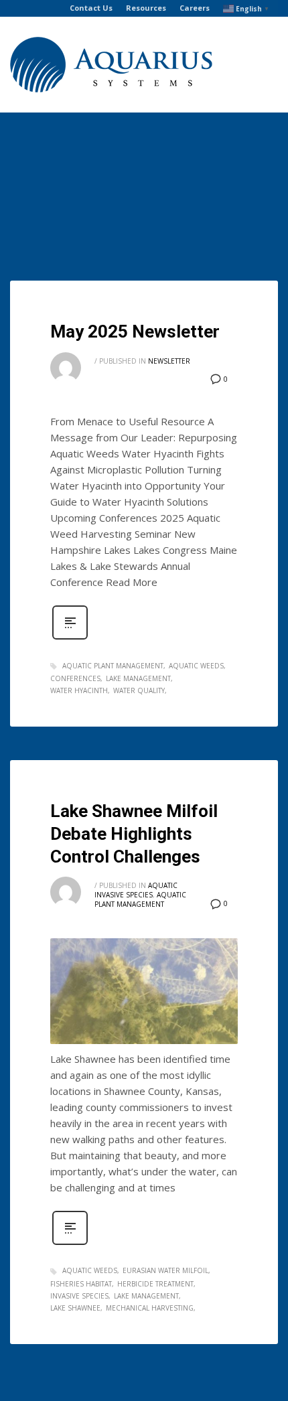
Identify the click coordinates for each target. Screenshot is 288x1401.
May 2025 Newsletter (135, 331)
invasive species (79, 1296)
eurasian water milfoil (165, 1270)
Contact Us (91, 8)
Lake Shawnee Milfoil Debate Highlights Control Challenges (134, 834)
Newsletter (169, 361)
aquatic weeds (196, 665)
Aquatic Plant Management (140, 899)
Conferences (75, 678)
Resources (146, 8)
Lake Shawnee (75, 1308)
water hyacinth (79, 690)
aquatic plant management (112, 665)
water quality (139, 690)
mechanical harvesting (150, 1308)
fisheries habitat (81, 1283)
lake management (138, 678)
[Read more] (70, 638)
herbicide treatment (155, 1283)
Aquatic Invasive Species (135, 890)
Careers (194, 8)
